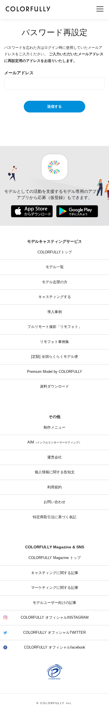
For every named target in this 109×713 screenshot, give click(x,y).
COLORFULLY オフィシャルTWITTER (54, 633)
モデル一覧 (55, 267)
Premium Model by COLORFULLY (54, 372)
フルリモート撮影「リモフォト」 (54, 327)
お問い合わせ (54, 502)
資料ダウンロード (54, 386)
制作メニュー (54, 427)
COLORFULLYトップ (54, 252)
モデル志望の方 (54, 282)
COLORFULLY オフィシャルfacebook (54, 647)
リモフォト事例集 (54, 342)
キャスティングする (54, 297)
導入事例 (54, 312)
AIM (54, 442)
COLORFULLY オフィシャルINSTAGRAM (55, 618)
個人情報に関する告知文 (55, 472)
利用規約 (54, 487)
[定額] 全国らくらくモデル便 (54, 357)
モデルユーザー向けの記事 (54, 603)
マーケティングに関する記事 (54, 588)
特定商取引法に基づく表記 (54, 517)
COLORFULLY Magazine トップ (55, 558)
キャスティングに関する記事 (54, 573)
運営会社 (54, 457)
